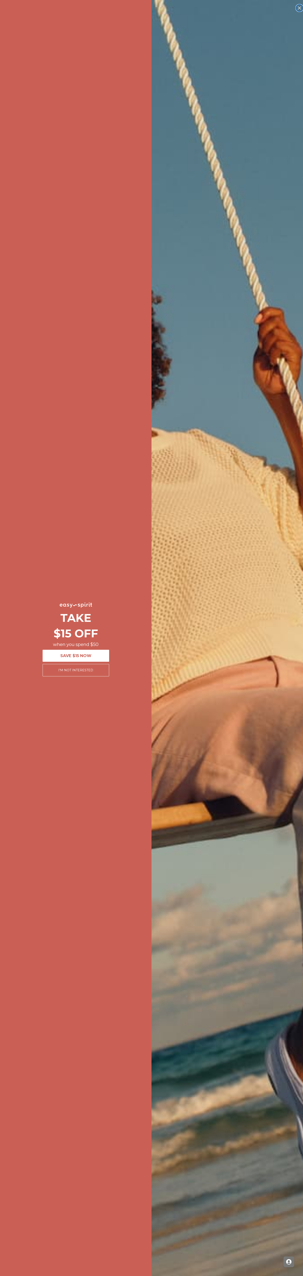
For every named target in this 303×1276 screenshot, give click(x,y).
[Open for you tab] (288, 1261)
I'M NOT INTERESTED (75, 670)
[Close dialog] (299, 8)
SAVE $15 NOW (75, 655)
